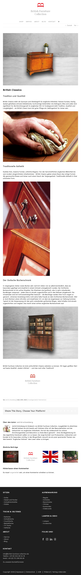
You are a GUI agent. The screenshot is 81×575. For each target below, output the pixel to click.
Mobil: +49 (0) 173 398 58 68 (13, 558)
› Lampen (45, 521)
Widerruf (47, 572)
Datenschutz (30, 572)
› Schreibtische (8, 519)
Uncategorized (32, 400)
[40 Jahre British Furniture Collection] (30, 452)
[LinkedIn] (51, 539)
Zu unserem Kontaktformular (13, 562)
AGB (39, 572)
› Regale (45, 498)
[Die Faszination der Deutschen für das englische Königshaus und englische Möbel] (50, 452)
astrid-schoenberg (10, 400)
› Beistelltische (8, 523)
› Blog (5, 541)
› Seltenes (6, 528)
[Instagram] (47, 539)
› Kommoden (46, 506)
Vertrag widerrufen (59, 572)
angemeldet (14, 472)
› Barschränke (47, 502)
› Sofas (5, 498)
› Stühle (6, 504)
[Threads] (55, 539)
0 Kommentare (42, 400)
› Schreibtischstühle (10, 502)
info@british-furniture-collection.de (16, 554)
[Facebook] (43, 539)
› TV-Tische (7, 525)
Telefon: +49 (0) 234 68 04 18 (14, 556)
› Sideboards (46, 509)
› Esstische (6, 517)
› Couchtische (8, 521)
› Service (6, 537)
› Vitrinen (45, 504)
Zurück (69, 25)
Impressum (20, 572)
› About (6, 539)
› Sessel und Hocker (10, 500)
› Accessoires (46, 523)
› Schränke (46, 500)
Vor (75, 25)
